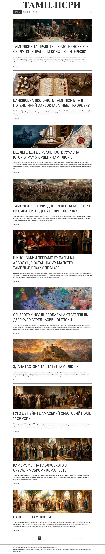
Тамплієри (26, 12)
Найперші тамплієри (32, 517)
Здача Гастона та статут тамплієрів (45, 366)
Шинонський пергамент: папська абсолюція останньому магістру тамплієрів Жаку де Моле (43, 263)
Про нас (35, 12)
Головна (17, 12)
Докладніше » (16, 67)
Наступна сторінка (80, 538)
